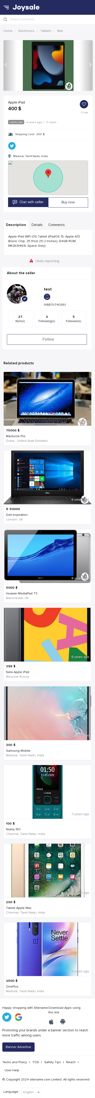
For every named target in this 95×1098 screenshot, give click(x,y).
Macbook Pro (15, 436)
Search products (22, 19)
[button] (10, 65)
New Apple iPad (17, 672)
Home (7, 31)
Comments (56, 225)
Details (37, 225)
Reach (71, 1062)
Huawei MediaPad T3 (21, 593)
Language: (11, 1092)
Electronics (26, 31)
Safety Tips (52, 1062)
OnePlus (12, 986)
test (48, 289)
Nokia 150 (13, 829)
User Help (12, 1070)
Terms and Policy (14, 1062)
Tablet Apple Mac (19, 908)
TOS (35, 1062)
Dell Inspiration (17, 515)
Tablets (45, 31)
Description (16, 225)
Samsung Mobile (18, 751)
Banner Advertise (18, 1047)
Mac (60, 31)
